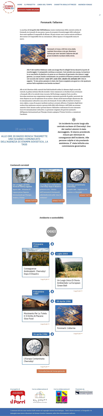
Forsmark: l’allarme (66, 328)
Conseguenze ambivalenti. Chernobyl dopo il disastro (34, 271)
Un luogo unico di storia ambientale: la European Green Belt (68, 283)
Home (19, 5)
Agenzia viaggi (85, 5)
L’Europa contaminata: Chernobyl (34, 360)
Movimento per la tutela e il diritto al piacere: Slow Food (35, 316)
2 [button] (33, 353)
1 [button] (31, 353)
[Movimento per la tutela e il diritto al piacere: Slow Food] (35, 309)
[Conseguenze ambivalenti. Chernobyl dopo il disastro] (35, 265)
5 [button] (40, 353)
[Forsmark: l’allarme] (69, 324)
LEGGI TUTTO (31, 200)
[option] (35, 347)
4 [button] (38, 353)
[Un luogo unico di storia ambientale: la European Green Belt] (69, 276)
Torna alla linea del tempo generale (51, 371)
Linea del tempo (44, 5)
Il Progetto (29, 5)
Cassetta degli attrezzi (65, 5)
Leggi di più (44, 279)
